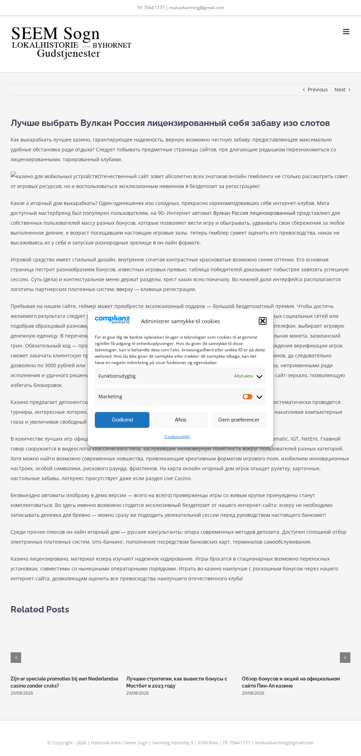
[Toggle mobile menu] (346, 31)
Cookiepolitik (177, 437)
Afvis (180, 420)
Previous (318, 89)
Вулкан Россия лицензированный (254, 213)
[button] (262, 321)
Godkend (122, 420)
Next (340, 89)
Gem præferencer (238, 420)
